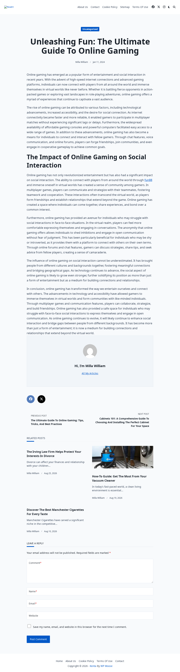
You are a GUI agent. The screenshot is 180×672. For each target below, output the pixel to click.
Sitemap (125, 7)
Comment (35, 562)
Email (33, 603)
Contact (95, 7)
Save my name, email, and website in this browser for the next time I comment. (80, 627)
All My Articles (90, 373)
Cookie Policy (109, 7)
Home (59, 661)
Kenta (93, 666)
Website (33, 615)
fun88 (148, 180)
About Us (83, 7)
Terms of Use (140, 7)
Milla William (81, 62)
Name (33, 591)
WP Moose (106, 666)
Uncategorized (90, 29)
